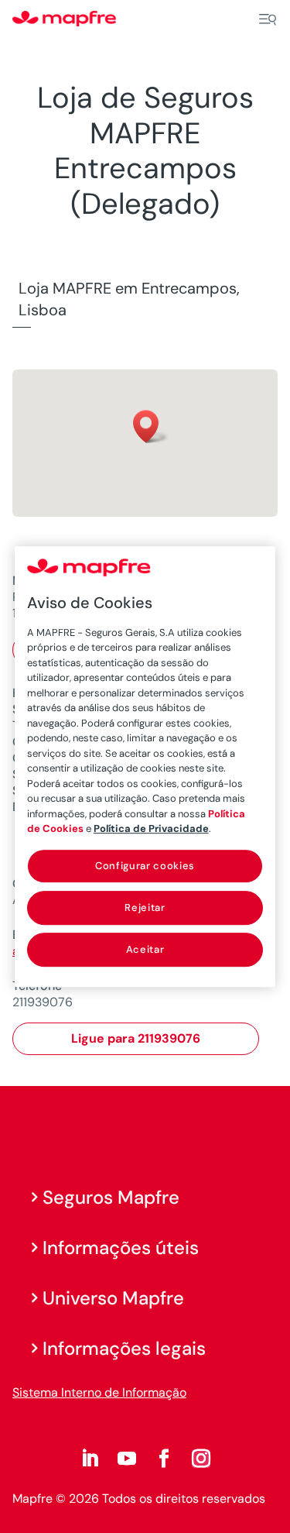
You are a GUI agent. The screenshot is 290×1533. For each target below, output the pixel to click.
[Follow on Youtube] (127, 1458)
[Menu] (267, 19)
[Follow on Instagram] (201, 1458)
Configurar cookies (145, 865)
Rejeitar (145, 907)
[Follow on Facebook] (164, 1458)
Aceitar (145, 949)
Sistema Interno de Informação (99, 1392)
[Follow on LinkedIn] (89, 1458)
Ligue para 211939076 (135, 1038)
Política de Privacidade (151, 828)
